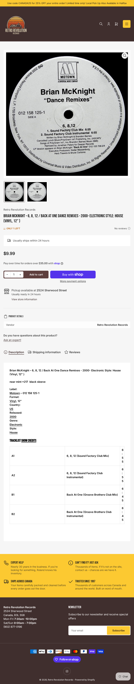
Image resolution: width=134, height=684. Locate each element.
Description (16, 352)
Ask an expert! (12, 340)
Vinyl (13, 401)
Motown (15, 393)
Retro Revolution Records (19, 209)
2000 (13, 416)
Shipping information (47, 352)
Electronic (16, 424)
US (11, 409)
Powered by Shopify (85, 679)
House (14, 432)
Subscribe (118, 630)
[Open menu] (127, 24)
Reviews (74, 352)
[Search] (101, 24)
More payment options (73, 281)
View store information (24, 299)
